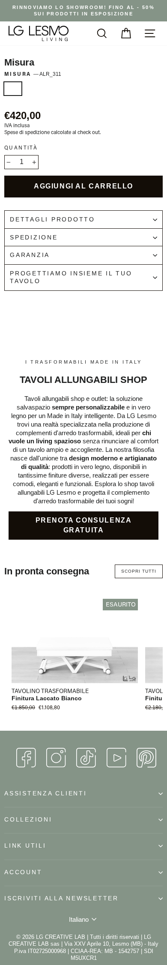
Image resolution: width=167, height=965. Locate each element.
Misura (32, 74)
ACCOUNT (23, 872)
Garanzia (30, 255)
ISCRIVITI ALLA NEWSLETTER (61, 898)
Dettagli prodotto (52, 219)
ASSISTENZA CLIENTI (45, 793)
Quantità (21, 147)
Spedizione (34, 237)
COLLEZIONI (28, 819)
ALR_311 (12, 88)
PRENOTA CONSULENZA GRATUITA (84, 525)
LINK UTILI (25, 846)
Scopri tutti (138, 571)
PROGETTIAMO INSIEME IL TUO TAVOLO (71, 277)
